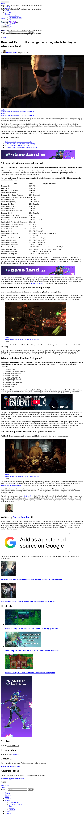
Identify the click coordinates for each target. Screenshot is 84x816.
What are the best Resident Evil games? (17, 145)
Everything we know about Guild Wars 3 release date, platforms (32, 650)
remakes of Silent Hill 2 (38, 283)
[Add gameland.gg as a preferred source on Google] (35, 553)
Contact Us (8, 813)
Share (3, 110)
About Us (8, 25)
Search (30, 32)
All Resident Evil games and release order (18, 142)
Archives (4, 745)
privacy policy (15, 754)
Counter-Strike (14, 16)
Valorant (11, 808)
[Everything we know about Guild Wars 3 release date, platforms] (44, 640)
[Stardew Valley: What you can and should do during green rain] (44, 617)
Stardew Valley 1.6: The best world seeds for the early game (30, 673)
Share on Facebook (7, 111)
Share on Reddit (29, 111)
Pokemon (12, 810)
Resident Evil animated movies (11, 485)
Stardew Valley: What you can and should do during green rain (31, 628)
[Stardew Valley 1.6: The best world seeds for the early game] (44, 662)
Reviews (8, 12)
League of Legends (15, 18)
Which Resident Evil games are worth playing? (20, 144)
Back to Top (5, 785)
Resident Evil (28, 496)
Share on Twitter (18, 111)
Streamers (8, 8)
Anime (7, 10)
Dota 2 (11, 19)
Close (3, 787)
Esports (7, 14)
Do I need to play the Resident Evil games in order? (21, 147)
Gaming (7, 6)
